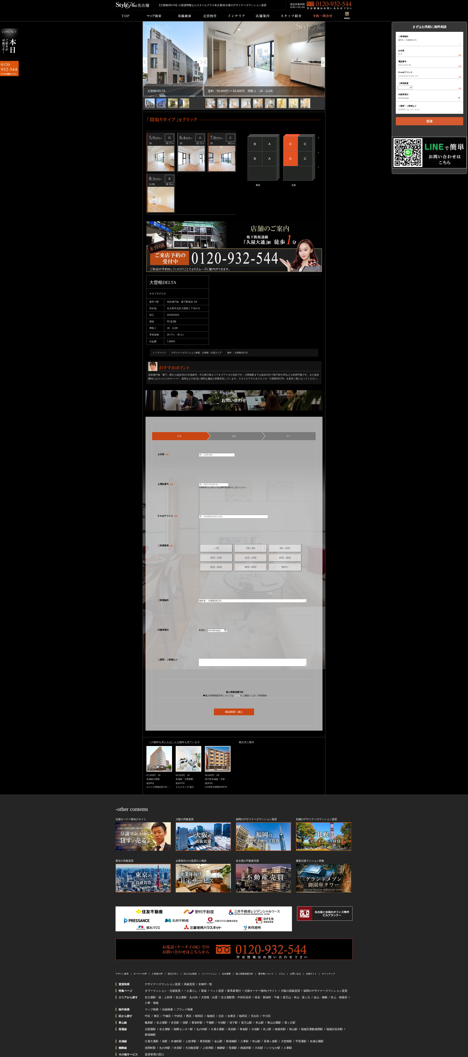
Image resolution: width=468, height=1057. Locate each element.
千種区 (167, 1015)
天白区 (255, 1015)
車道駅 (244, 1029)
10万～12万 (216, 557)
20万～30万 (216, 567)
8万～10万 (285, 548)
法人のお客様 (190, 973)
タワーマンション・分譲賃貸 (162, 990)
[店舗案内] (262, 15)
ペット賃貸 (217, 990)
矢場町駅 (176, 1041)
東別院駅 (205, 1041)
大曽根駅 (286, 1041)
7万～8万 (250, 548)
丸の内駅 (201, 1029)
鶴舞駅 (221, 1047)
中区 (147, 1015)
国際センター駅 (183, 1029)
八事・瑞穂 (151, 1002)
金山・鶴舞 (320, 997)
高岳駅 (232, 1029)
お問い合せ (295, 973)
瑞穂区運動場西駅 (312, 1029)
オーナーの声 (140, 973)
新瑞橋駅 (150, 1034)
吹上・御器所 (339, 997)
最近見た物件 (246, 742)
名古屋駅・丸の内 (187, 997)
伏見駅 (175, 1022)
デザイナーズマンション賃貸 (162, 984)
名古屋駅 (161, 1022)
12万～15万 (250, 557)
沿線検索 (167, 1009)
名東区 (231, 1015)
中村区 (178, 1015)
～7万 (216, 548)
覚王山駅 (246, 1022)
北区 (221, 1015)
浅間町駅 (150, 1047)
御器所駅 (280, 1029)
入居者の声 (157, 973)
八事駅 (244, 1041)
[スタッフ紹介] (291, 15)
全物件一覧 (205, 984)
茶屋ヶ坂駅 (271, 1041)
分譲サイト (311, 973)
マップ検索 (151, 1009)
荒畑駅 (233, 1047)
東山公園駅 (274, 1022)
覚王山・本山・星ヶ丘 (296, 997)
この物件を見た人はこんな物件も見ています (174, 742)
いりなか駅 (273, 1047)
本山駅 (260, 1022)
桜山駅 (293, 1029)
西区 (189, 1015)
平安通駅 (300, 1041)
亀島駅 (149, 1022)
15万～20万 (285, 557)
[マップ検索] (153, 15)
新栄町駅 (197, 1022)
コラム (281, 973)
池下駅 (233, 1022)
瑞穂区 (211, 1015)
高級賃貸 (189, 984)
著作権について (265, 973)
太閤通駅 (150, 1029)
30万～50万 (250, 567)
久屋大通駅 (217, 1029)
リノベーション (209, 973)
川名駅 (259, 1047)
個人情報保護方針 (244, 973)
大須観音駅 (192, 1047)
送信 (429, 121)
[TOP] (125, 15)
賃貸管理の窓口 (154, 1054)
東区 (156, 1015)
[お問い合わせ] (322, 15)
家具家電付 (234, 990)
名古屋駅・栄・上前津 (158, 997)
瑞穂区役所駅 (334, 1029)
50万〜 (285, 567)
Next (201, 62)
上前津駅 (190, 1041)
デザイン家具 (122, 973)
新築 (204, 990)
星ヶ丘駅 (289, 1022)
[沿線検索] (184, 15)
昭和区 (199, 1015)
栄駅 (185, 1022)
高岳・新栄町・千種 (267, 997)
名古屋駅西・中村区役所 (236, 997)
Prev (145, 62)
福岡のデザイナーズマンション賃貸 (325, 990)
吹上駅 (267, 1029)
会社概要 (226, 973)
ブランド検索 (184, 1009)
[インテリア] (236, 15)
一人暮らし (191, 990)
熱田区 (243, 1015)
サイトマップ (328, 973)
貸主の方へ (173, 973)
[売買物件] (209, 15)
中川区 (267, 1015)
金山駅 (218, 1041)
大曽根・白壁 (209, 997)
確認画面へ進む (234, 711)
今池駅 (222, 1022)
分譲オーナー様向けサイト (260, 990)
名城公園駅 (317, 1041)
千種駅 (210, 1022)
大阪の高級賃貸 (290, 990)
